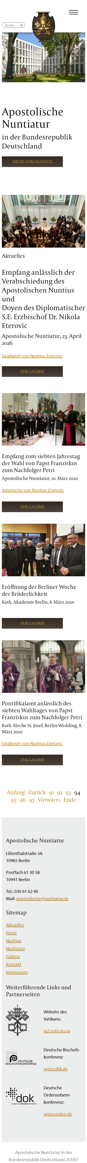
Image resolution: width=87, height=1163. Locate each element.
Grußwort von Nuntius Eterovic (32, 356)
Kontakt (13, 964)
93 (68, 792)
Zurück (37, 792)
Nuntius (13, 940)
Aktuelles (15, 925)
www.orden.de (58, 1114)
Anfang (16, 792)
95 (13, 799)
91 (51, 792)
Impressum (17, 972)
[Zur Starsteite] (43, 40)
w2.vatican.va (57, 1031)
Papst (11, 933)
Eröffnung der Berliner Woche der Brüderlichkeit (39, 590)
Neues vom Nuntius (32, 161)
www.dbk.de (56, 1069)
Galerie (13, 956)
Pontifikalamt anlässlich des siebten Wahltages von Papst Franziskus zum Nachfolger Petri (42, 710)
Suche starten (22, 27)
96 (23, 799)
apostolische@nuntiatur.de (42, 898)
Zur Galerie (32, 371)
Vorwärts (49, 799)
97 (32, 799)
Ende (70, 799)
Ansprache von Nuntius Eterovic (33, 490)
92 (59, 792)
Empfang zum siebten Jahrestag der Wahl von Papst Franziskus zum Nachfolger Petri (41, 463)
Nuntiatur (15, 948)
